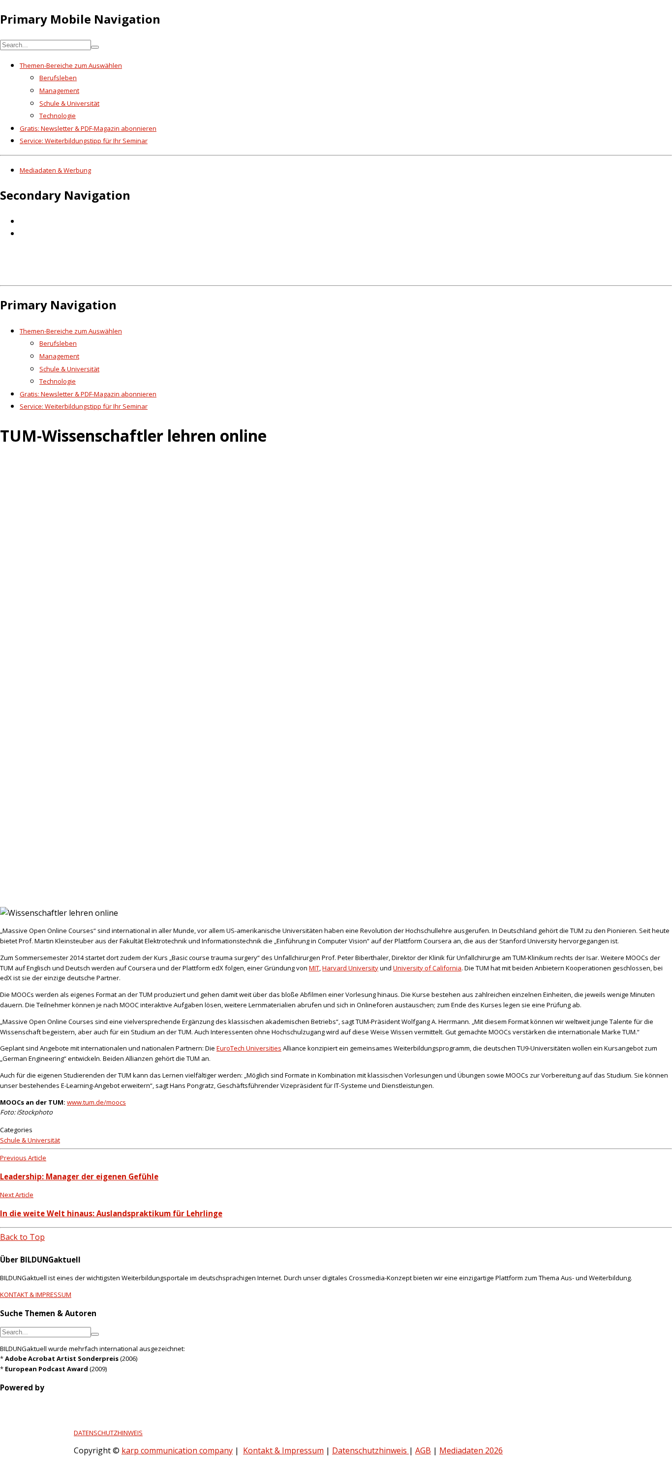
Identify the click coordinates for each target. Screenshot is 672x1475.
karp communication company (177, 1450)
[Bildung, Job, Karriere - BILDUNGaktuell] (159, 274)
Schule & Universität (69, 103)
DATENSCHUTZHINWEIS (108, 1432)
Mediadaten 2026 (471, 1450)
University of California (427, 967)
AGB (423, 1450)
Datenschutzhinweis (370, 1450)
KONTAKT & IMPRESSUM (35, 1294)
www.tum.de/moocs (96, 1102)
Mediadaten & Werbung (55, 170)
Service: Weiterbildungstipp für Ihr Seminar (84, 140)
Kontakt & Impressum (283, 1450)
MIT (314, 967)
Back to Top (22, 1237)
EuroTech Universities (248, 1048)
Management (59, 90)
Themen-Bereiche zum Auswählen (71, 65)
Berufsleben (58, 77)
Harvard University (350, 967)
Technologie (57, 115)
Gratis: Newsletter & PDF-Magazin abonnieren (88, 128)
